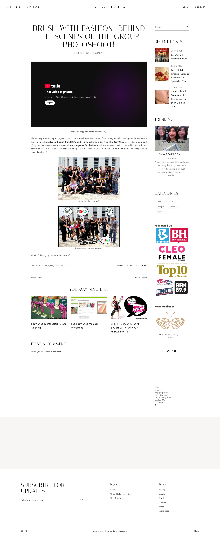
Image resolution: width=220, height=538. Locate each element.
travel (172, 206)
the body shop (61, 265)
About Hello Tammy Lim (120, 493)
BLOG (19, 7)
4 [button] (174, 181)
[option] (172, 151)
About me (159, 390)
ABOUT (186, 7)
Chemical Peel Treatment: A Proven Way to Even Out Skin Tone (178, 99)
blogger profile (161, 392)
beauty (160, 201)
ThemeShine (122, 531)
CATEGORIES (34, 7)
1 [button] (166, 181)
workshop (161, 211)
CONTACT (200, 7)
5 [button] (177, 181)
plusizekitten (110, 7)
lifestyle (160, 206)
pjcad (50, 265)
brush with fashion (83, 52)
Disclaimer (159, 402)
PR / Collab (115, 498)
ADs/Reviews (161, 395)
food (171, 201)
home (157, 387)
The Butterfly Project (164, 397)
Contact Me (160, 399)
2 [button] (169, 181)
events (162, 493)
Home (8, 7)
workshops (164, 510)
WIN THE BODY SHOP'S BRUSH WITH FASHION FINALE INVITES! (125, 327)
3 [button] (171, 181)
